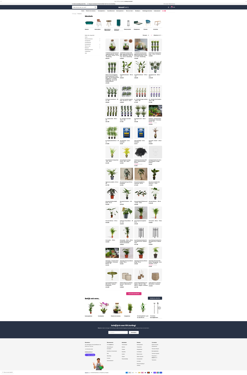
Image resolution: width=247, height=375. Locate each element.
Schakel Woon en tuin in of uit (99, 46)
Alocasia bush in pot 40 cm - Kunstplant (126, 182)
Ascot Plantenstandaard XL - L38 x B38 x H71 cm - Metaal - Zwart (155, 241)
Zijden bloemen (140, 356)
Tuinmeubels (124, 344)
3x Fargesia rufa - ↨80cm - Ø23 (154, 75)
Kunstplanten (101, 11)
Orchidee (139, 361)
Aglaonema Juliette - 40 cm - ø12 (112, 182)
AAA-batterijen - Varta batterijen (139, 141)
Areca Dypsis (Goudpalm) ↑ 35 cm (140, 221)
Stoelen (123, 349)
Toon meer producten (133, 293)
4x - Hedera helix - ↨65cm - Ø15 (111, 119)
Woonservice (110, 342)
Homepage (74, 13)
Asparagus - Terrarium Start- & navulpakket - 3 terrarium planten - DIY (112, 262)
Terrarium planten (155, 353)
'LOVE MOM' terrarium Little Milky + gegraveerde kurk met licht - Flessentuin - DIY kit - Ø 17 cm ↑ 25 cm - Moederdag (126, 54)
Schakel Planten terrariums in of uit (99, 39)
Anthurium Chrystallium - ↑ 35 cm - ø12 (126, 221)
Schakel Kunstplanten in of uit (99, 40)
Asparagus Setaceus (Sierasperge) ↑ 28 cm (126, 261)
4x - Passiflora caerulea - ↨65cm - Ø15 (125, 119)
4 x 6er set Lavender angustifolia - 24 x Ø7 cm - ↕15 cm (126, 100)
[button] (1, 1)
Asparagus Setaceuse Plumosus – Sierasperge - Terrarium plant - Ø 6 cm (155, 262)
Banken (123, 346)
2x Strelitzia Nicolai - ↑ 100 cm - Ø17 (126, 75)
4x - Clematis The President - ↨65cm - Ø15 (155, 100)
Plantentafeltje (125, 358)
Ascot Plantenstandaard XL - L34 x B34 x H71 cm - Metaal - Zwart (140, 241)
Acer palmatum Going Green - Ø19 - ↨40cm (111, 160)
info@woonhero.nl (88, 351)
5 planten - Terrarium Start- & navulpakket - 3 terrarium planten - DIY (155, 120)
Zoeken (95, 7)
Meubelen (124, 342)
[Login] (168, 7)
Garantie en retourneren (112, 351)
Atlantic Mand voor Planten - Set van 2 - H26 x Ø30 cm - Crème (126, 284)
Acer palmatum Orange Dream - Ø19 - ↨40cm (125, 160)
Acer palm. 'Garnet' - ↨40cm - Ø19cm (155, 141)
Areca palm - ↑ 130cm (110, 240)
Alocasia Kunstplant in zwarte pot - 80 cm (139, 182)
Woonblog (109, 355)
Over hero (110, 344)
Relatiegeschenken (147, 11)
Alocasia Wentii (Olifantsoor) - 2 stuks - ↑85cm (140, 202)
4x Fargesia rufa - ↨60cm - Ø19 (140, 119)
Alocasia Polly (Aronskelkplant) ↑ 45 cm (111, 202)
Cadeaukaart (157, 11)
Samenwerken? (110, 360)
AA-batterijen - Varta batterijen (125, 141)
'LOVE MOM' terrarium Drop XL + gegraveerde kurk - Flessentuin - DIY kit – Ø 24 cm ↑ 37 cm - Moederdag (112, 54)
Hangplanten (139, 349)
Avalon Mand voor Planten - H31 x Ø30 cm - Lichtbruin (155, 283)
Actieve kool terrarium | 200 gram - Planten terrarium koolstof (140, 161)
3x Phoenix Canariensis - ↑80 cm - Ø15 (111, 100)
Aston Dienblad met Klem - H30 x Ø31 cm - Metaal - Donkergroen (111, 284)
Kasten (123, 354)
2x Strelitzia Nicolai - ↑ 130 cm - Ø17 (140, 75)
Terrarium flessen (155, 348)
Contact (108, 358)
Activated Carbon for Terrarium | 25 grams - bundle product (155, 161)
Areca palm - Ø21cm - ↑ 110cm (155, 220)
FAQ (108, 353)
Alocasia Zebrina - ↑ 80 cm (111, 220)
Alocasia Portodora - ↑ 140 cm (126, 202)
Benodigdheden (155, 351)
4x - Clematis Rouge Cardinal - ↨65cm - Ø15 (140, 100)
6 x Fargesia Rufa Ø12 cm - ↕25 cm (112, 141)
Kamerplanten (119, 11)
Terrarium (154, 342)
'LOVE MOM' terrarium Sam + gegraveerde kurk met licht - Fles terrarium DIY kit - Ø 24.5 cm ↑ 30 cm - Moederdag (140, 54)
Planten (138, 342)
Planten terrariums (90, 11)
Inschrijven (134, 332)
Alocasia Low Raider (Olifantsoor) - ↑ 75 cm (154, 182)
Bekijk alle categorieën (89, 35)
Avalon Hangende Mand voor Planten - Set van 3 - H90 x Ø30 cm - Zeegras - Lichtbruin (141, 284)
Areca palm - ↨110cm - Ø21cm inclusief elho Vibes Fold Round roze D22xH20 (126, 241)
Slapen (123, 356)
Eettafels (123, 351)
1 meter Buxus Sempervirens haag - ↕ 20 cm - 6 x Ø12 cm (155, 53)
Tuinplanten (139, 346)
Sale (86, 53)
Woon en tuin (87, 46)
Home (82, 11)
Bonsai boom (139, 354)
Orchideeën (139, 351)
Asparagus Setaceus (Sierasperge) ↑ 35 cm (141, 261)
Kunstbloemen (111, 11)
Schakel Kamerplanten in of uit (99, 44)
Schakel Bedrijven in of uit (99, 48)
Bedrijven (87, 47)
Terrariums (154, 359)
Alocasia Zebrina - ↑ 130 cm (155, 201)
